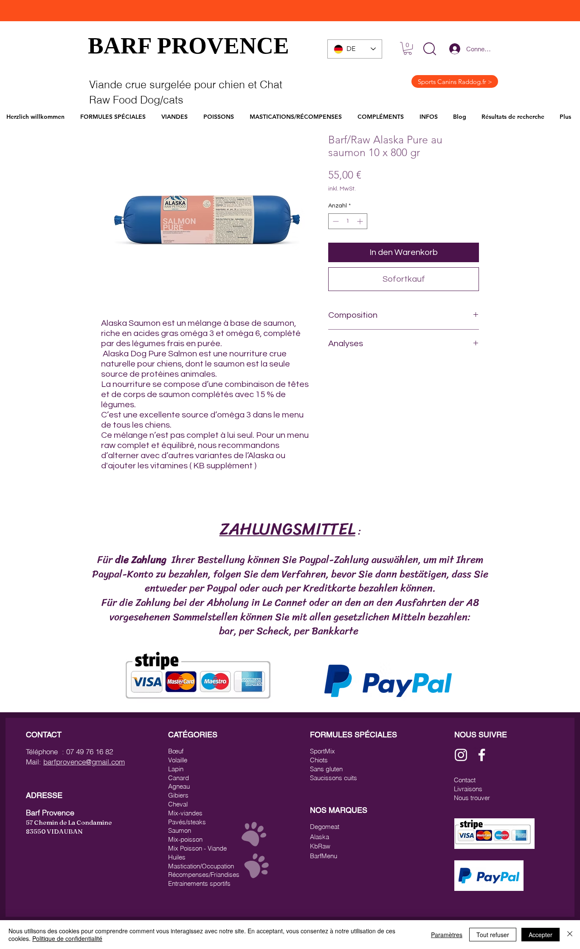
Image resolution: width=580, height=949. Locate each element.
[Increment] (360, 221)
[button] (429, 48)
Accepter (540, 934)
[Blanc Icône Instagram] (461, 755)
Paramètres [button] (446, 934)
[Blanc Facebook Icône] (481, 755)
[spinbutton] (347, 221)
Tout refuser (492, 934)
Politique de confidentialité (67, 938)
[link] (407, 48)
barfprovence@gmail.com (84, 761)
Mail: (34, 761)
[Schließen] (570, 934)
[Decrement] (334, 221)
